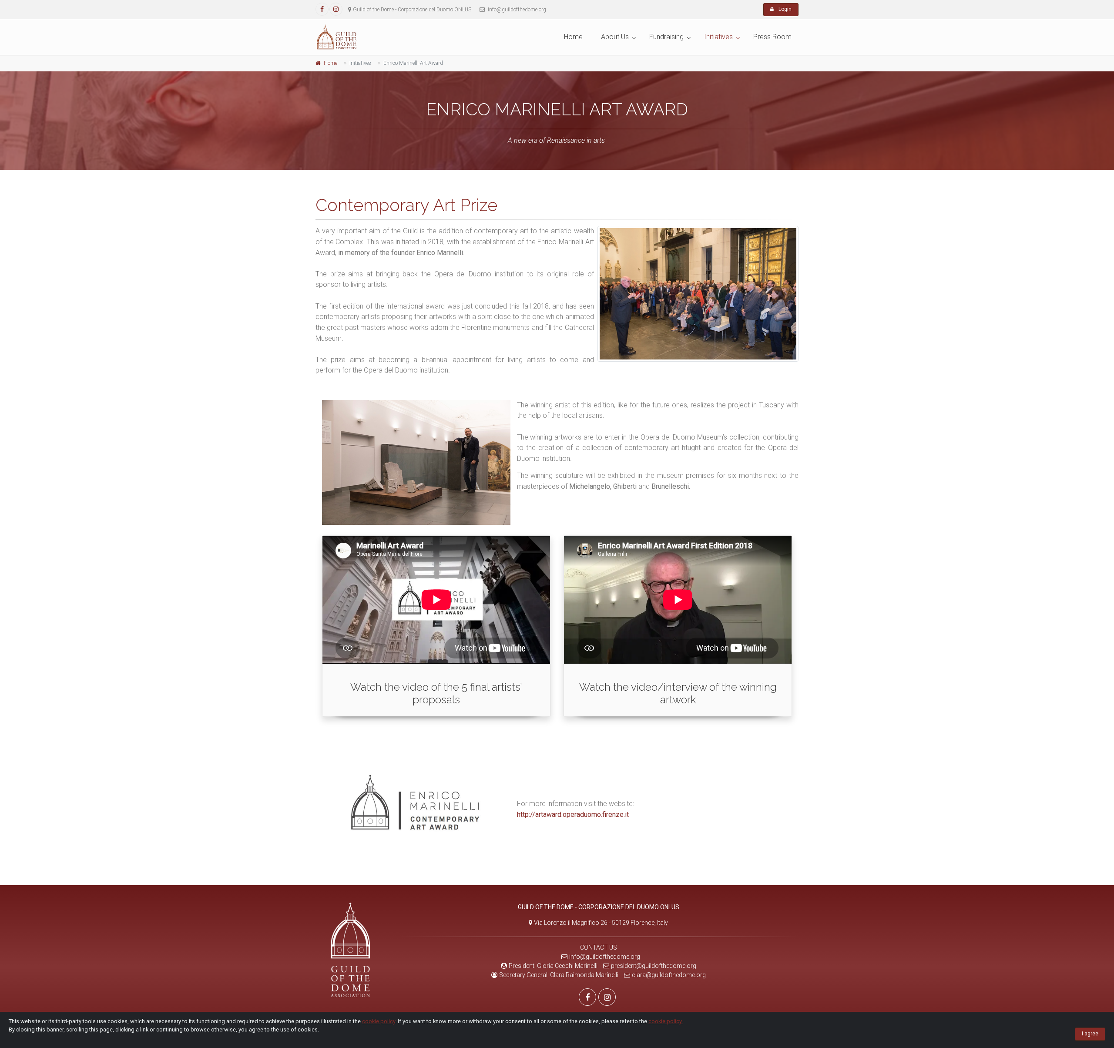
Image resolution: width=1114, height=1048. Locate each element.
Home (573, 37)
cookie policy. (665, 1021)
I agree (1090, 1034)
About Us (615, 37)
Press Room (772, 37)
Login (784, 9)
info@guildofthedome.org (604, 956)
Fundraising (666, 37)
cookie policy (378, 1021)
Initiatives (718, 37)
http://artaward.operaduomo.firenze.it (573, 814)
